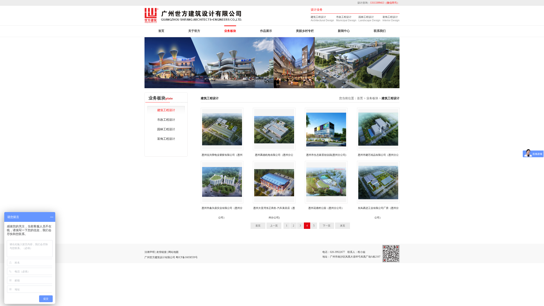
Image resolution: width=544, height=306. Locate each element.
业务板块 (230, 31)
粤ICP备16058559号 (187, 257)
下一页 (326, 225)
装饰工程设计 (390, 17)
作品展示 (266, 31)
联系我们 (380, 31)
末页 (342, 225)
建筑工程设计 (318, 17)
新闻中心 (344, 31)
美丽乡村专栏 (305, 31)
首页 (161, 31)
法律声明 (149, 252)
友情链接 (161, 252)
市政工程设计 (343, 17)
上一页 (274, 225)
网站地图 (173, 252)
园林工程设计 (366, 17)
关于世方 (194, 31)
